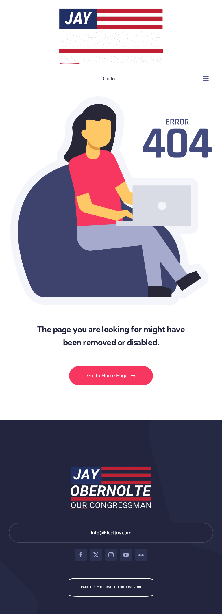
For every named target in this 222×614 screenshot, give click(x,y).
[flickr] (141, 555)
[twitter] (96, 555)
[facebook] (81, 555)
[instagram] (111, 555)
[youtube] (126, 555)
